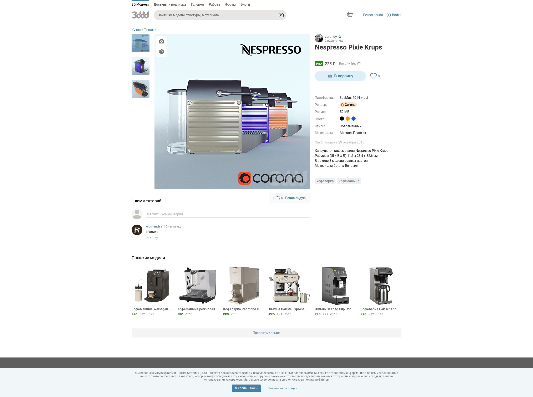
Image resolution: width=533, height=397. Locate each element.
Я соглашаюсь (246, 388)
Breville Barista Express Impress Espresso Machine (288, 309)
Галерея (197, 4)
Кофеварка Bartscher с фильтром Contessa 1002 (380, 309)
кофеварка (325, 181)
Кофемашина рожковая (196, 309)
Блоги (245, 4)
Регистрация (373, 15)
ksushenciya (154, 226)
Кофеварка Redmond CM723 (243, 309)
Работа (214, 4)
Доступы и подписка (170, 4)
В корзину (343, 75)
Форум (230, 4)
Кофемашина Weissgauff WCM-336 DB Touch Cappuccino (151, 309)
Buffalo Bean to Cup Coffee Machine (334, 309)
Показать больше (266, 333)
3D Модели (140, 4)
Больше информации (282, 388)
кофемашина (349, 181)
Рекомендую (293, 198)
